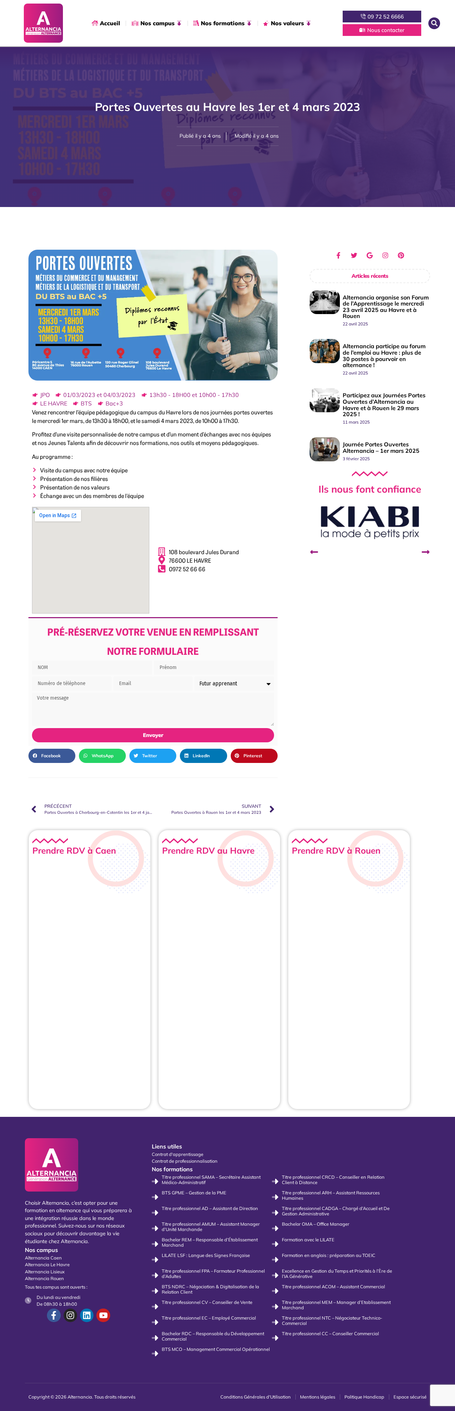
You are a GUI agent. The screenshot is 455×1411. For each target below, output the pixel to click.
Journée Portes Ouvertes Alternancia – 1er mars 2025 (381, 447)
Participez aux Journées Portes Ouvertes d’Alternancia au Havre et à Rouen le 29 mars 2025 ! (384, 405)
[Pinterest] (401, 255)
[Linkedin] (86, 1315)
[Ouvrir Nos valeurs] (308, 23)
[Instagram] (385, 255)
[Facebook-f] (338, 255)
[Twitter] (354, 255)
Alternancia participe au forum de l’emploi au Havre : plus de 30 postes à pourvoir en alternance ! (384, 355)
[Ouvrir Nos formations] (249, 23)
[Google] (369, 255)
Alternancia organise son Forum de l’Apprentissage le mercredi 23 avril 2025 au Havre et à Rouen (386, 307)
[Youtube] (103, 1315)
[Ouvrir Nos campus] (179, 23)
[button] (434, 23)
